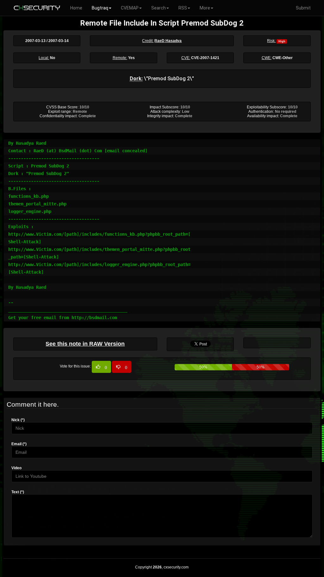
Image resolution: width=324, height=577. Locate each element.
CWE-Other (282, 58)
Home (76, 7)
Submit (303, 7)
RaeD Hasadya (168, 41)
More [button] (205, 7)
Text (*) (17, 492)
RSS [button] (182, 7)
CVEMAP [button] (130, 7)
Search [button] (158, 7)
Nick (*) (18, 420)
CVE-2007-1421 (205, 58)
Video (16, 468)
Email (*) (19, 444)
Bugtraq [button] (100, 7)
